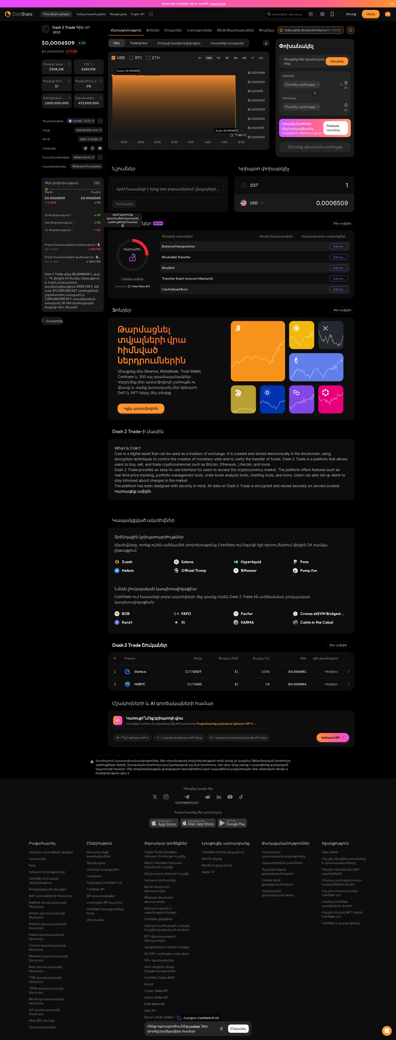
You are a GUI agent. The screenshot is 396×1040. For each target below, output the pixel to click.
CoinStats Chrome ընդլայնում (223, 852)
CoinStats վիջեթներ (158, 919)
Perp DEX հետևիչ (42, 1020)
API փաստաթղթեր (101, 896)
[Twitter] (92, 148)
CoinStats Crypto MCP (159, 977)
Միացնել (337, 61)
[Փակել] (390, 3)
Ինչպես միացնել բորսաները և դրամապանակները (344, 861)
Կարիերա (94, 876)
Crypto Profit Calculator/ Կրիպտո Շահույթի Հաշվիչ (165, 854)
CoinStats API (96, 889)
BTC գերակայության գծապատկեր (160, 938)
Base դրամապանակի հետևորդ (45, 969)
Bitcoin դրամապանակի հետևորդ (46, 1001)
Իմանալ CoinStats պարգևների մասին (337, 903)
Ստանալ (289, 98)
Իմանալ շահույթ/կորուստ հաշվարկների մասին (342, 882)
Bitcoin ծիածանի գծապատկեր (156, 889)
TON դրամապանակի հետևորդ (45, 979)
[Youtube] (229, 799)
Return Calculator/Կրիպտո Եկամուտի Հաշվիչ (163, 865)
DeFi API (150, 1010)
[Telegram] (85, 148)
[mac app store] (198, 823)
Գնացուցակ (96, 863)
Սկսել (371, 14)
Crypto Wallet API (156, 991)
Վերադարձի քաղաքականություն (278, 893)
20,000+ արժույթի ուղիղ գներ (166, 953)
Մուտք (351, 14)
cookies (194, 1026)
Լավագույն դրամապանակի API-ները (240, 737)
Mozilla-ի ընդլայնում (217, 865)
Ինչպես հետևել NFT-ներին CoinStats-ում (342, 914)
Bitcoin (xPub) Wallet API (161, 1017)
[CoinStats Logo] (18, 14)
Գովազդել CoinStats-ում (104, 882)
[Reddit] (207, 799)
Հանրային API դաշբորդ (104, 902)
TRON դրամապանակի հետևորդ (46, 990)
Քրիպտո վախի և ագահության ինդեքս (160, 910)
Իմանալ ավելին (132, 278)
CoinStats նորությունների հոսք (105, 911)
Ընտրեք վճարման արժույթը (315, 147)
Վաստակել (37, 858)
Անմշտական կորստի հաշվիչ (166, 873)
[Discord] (100, 148)
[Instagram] (166, 799)
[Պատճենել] (93, 121)
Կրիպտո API (330, 737)
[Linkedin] (218, 799)
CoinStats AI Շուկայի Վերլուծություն (44, 880)
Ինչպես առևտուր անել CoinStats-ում (339, 893)
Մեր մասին (95, 920)
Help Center (330, 852)
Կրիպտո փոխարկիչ (160, 880)
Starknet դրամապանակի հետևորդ (48, 904)
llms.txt (148, 984)
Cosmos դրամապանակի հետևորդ (47, 947)
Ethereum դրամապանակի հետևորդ (48, 958)
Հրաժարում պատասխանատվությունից (283, 854)
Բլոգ (32, 865)
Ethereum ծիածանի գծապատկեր (158, 899)
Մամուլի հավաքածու (103, 869)
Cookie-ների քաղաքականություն (278, 882)
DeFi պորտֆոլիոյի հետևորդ (50, 896)
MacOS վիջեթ (212, 858)
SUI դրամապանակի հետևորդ (44, 1012)
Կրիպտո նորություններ (47, 872)
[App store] (163, 823)
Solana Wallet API (156, 997)
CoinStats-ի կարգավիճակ (341, 923)
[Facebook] (241, 799)
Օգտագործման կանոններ (282, 863)
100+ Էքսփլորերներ (159, 960)
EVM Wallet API (154, 1004)
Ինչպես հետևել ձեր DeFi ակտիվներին (340, 871)
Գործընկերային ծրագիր (47, 889)
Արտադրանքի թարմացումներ (99, 854)
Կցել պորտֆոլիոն (141, 408)
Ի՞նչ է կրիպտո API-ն (135, 737)
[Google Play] (232, 823)
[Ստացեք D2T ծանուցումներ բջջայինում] (350, 30)
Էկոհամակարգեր (42, 1027)
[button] (93, 121)
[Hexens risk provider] (132, 286)
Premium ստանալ (333, 128)
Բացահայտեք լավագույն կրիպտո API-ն (225, 723)
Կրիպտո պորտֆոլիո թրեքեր (51, 852)
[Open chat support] (387, 1031)
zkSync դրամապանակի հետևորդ (47, 915)
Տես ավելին (342, 223)
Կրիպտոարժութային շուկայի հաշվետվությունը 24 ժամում (167, 927)
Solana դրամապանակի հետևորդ (47, 937)
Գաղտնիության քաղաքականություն (278, 871)
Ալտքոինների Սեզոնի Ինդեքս (167, 947)
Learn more (218, 4)
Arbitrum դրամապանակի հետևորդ (47, 926)
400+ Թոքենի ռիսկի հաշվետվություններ (160, 969)
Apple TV (208, 872)
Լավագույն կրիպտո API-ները (181, 737)
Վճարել (288, 75)
